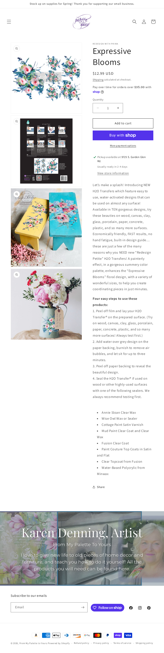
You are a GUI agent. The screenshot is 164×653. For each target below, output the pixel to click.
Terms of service (122, 643)
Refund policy (81, 643)
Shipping (98, 79)
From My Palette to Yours (33, 643)
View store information (113, 173)
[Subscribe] (82, 607)
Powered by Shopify (59, 643)
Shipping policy (144, 643)
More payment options (123, 145)
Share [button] (101, 487)
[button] (9, 21)
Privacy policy (101, 643)
